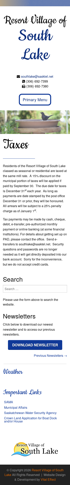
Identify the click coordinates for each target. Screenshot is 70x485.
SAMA (8, 402)
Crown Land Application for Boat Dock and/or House (30, 419)
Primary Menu (35, 99)
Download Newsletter (35, 345)
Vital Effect (48, 479)
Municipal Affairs (15, 407)
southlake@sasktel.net (37, 76)
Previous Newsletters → (50, 355)
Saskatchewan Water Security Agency (30, 412)
